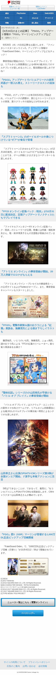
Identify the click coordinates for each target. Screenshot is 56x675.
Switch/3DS (49, 13)
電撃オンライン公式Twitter (41, 8)
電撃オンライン (11, 38)
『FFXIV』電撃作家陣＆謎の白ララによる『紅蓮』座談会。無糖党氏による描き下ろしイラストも (28, 328)
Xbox (35, 13)
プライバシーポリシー (39, 662)
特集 (7, 23)
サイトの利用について (15, 662)
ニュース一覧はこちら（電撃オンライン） (28, 602)
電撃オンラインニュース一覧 (15, 8)
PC (21, 18)
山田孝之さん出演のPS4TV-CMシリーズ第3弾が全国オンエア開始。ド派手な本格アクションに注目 (28, 476)
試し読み (35, 23)
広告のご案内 (13, 666)
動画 (49, 23)
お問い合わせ (29, 666)
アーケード (49, 18)
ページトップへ (28, 613)
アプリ (7, 18)
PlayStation (21, 13)
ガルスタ (35, 18)
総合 (7, 13)
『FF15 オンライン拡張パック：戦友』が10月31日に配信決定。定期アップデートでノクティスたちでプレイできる (28, 214)
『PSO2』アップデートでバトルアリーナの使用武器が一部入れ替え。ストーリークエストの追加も (28, 83)
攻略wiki (21, 23)
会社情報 (42, 666)
